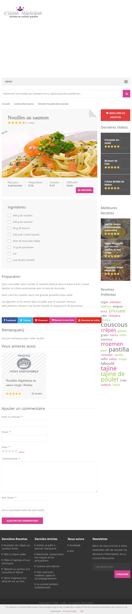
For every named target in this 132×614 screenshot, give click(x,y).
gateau (122, 331)
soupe (122, 359)
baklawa (115, 302)
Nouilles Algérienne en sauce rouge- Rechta (21, 383)
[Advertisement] (66, 48)
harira (114, 335)
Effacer (22, 452)
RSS (72, 551)
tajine (109, 368)
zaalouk (106, 385)
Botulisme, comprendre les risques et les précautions (49, 557)
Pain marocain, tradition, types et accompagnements (46, 575)
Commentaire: (11, 458)
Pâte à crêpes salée (15, 554)
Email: (6, 432)
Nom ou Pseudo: (12, 416)
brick (104, 311)
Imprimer (86, 190)
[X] (82, 611)
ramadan (107, 355)
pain (104, 350)
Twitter (27, 320)
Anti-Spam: (9, 497)
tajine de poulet (113, 376)
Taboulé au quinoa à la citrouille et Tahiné (16, 570)
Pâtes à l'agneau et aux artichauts (16, 561)
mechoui (106, 339)
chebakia (114, 316)
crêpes (108, 330)
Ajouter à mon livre (64, 320)
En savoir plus (69, 611)
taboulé (107, 363)
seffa (104, 359)
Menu (9, 81)
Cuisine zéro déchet (48, 566)
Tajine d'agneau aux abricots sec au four (14, 579)
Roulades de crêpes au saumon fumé (16, 547)
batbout (106, 306)
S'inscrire (122, 574)
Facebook (11, 320)
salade (118, 355)
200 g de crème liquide (26, 234)
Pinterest (43, 320)
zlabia (116, 385)
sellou (113, 359)
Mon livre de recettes (117, 115)
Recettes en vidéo (90, 320)
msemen (112, 343)
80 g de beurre (21, 228)
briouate (117, 311)
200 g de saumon (23, 221)
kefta (122, 335)
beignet (118, 306)
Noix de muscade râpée (26, 241)
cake (104, 316)
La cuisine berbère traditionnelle (46, 585)
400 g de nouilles (22, 215)
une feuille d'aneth (24, 260)
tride (123, 380)
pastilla (119, 349)
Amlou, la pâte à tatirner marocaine (45, 547)
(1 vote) (30, 122)
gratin (104, 335)
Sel (14, 253)
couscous (114, 324)
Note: (6, 447)
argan (104, 302)
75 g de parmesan (23, 247)
